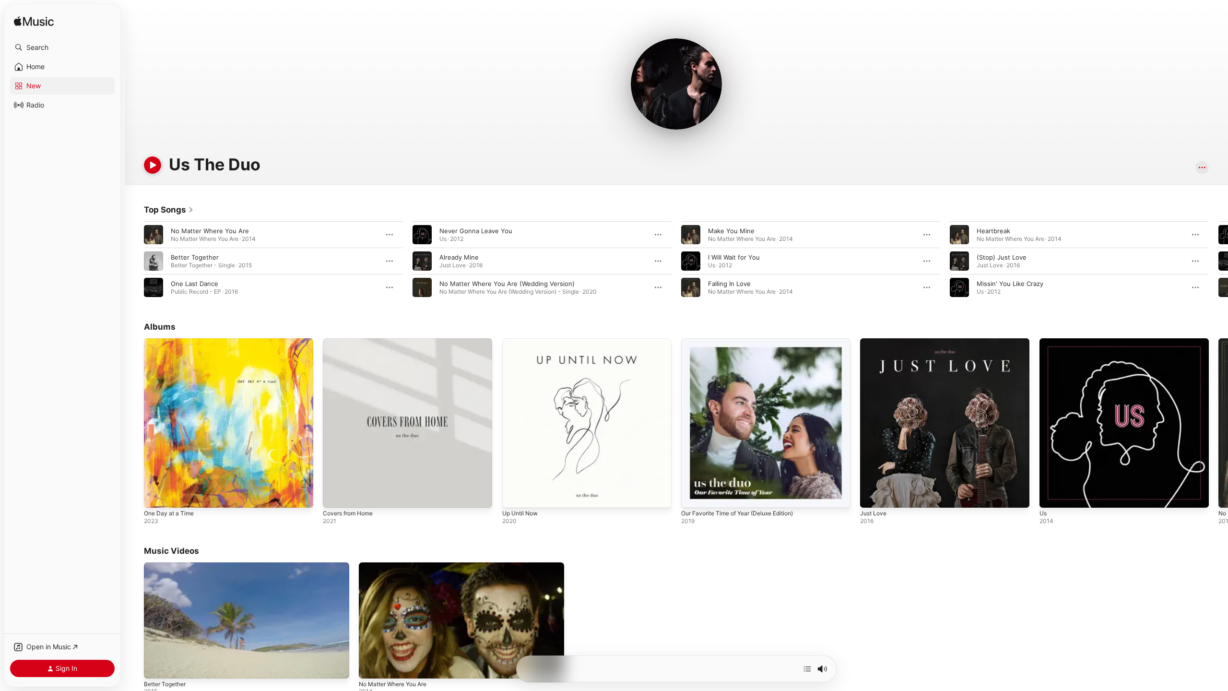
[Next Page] (1218, 261)
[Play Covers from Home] (335, 495)
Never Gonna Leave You (475, 231)
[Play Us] (1051, 495)
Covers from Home (351, 342)
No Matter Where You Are (210, 231)
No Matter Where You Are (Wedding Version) (507, 283)
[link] (169, 209)
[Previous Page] (134, 261)
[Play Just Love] (872, 495)
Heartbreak (993, 231)
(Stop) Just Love (1002, 257)
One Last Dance (194, 283)
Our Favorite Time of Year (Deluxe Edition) (744, 342)
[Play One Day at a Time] (156, 495)
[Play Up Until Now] (514, 495)
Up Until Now (522, 342)
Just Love (874, 342)
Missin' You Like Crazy (1010, 283)
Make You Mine (731, 231)
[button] (62, 47)
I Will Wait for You (734, 257)
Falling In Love (729, 283)
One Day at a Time (171, 342)
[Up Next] (807, 669)
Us (1043, 342)
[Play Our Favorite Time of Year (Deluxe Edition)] (693, 495)
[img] (34, 21)
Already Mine (459, 257)
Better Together (195, 257)
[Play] (152, 165)
